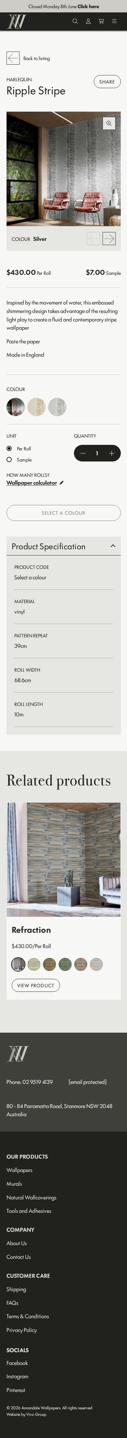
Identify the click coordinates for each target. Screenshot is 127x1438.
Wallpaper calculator (32, 482)
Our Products (27, 1156)
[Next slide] (109, 238)
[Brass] (18, 964)
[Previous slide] (93, 238)
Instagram (17, 1376)
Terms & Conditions (28, 1316)
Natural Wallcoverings (31, 1197)
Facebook (17, 1363)
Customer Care (28, 1275)
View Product (35, 985)
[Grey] (96, 964)
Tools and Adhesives (29, 1210)
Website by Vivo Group (26, 1414)
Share (107, 81)
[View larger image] (64, 169)
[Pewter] (57, 407)
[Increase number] (112, 453)
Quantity (85, 435)
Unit (12, 435)
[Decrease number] (83, 453)
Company (21, 1229)
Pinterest (16, 1390)
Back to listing (36, 58)
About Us (17, 1243)
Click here (88, 6)
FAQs (12, 1302)
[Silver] (16, 407)
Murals (14, 1183)
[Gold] (36, 407)
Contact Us (19, 1256)
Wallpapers (19, 1170)
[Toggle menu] (114, 21)
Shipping (16, 1289)
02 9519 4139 (37, 1082)
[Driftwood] (33, 964)
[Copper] (80, 964)
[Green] (65, 964)
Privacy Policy (22, 1330)
